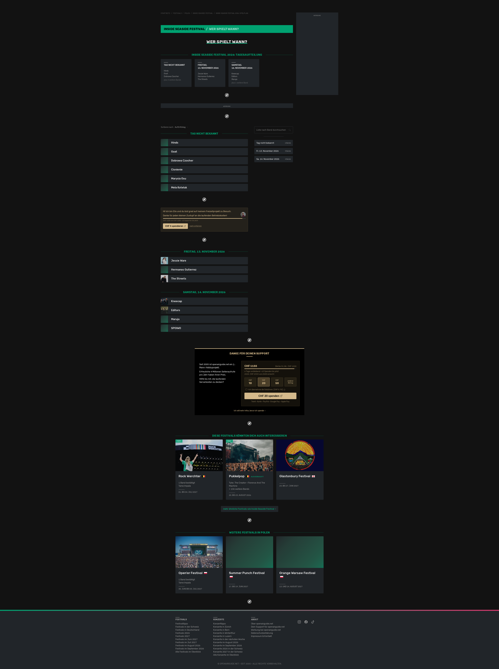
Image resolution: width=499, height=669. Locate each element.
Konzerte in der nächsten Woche (229, 639)
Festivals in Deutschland (187, 630)
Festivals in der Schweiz (187, 627)
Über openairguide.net (262, 623)
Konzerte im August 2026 (225, 642)
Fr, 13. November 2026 (273, 151)
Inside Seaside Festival (203, 13)
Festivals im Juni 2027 (186, 639)
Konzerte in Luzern (222, 636)
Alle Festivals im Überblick (188, 652)
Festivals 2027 (182, 636)
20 (263, 382)
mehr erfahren (195, 226)
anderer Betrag (290, 382)
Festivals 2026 (182, 633)
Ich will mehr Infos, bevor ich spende (249, 411)
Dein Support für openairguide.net (268, 627)
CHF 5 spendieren (174, 226)
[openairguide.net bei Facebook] (306, 622)
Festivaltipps (181, 623)
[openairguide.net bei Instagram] (299, 622)
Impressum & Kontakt (261, 636)
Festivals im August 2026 (187, 645)
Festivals (177, 13)
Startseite (165, 13)
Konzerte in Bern (221, 630)
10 (250, 382)
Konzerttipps (219, 623)
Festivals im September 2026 (189, 648)
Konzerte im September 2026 (227, 645)
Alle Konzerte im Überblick (226, 655)
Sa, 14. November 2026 (273, 159)
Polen (187, 13)
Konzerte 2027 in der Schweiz (227, 652)
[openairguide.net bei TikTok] (313, 622)
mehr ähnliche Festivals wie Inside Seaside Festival (248, 509)
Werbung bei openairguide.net (266, 630)
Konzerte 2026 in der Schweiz (227, 648)
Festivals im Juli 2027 (186, 642)
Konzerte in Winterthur (224, 633)
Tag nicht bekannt (273, 143)
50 (277, 382)
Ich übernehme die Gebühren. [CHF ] (265, 389)
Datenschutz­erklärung (262, 633)
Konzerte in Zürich (222, 627)
